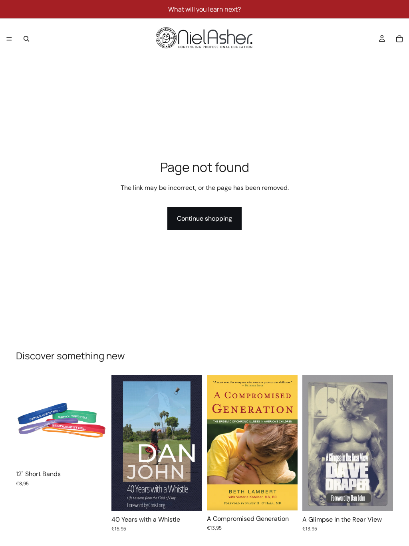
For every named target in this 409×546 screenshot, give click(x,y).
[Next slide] (98, 420)
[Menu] (9, 39)
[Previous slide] (25, 420)
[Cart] (399, 39)
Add (196, 498)
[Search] (26, 39)
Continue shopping (204, 218)
